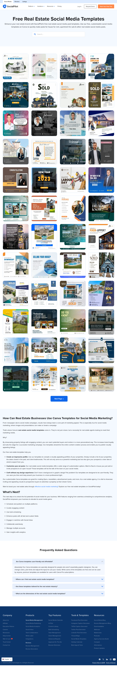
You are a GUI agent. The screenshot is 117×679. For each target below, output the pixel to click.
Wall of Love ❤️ (8, 639)
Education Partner (8, 626)
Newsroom (6, 633)
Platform (30, 6)
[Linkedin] (107, 659)
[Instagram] (110, 659)
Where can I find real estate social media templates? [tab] (35, 579)
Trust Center (7, 642)
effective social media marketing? (46, 486)
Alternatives (98, 645)
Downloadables (99, 626)
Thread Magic (75, 636)
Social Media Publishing (33, 623)
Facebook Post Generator (79, 620)
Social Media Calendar (55, 620)
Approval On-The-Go (55, 642)
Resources (50, 6)
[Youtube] (114, 659)
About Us (6, 620)
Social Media (8, 1)
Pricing (59, 6)
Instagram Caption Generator (80, 623)
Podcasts (97, 636)
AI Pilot (50, 623)
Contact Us (6, 645)
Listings (24, 1)
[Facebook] (99, 659)
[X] (103, 659)
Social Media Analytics (33, 626)
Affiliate (5, 623)
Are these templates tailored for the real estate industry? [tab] (36, 586)
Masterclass (97, 633)
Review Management (32, 646)
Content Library (53, 626)
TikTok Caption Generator (79, 626)
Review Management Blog (102, 623)
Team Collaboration (32, 633)
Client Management (54, 636)
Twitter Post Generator (78, 629)
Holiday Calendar (76, 642)
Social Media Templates (78, 639)
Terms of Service (111, 663)
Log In (79, 6)
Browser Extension (54, 645)
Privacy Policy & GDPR (98, 663)
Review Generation (32, 649)
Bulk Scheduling (53, 629)
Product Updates (99, 648)
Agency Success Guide (101, 639)
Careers (5, 629)
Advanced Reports (54, 639)
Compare (97, 642)
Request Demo (90, 6)
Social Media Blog (99, 620)
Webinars (97, 629)
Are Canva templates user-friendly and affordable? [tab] (34, 561)
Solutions (40, 6)
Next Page (58, 399)
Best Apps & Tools (77, 645)
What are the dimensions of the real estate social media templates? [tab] (40, 593)
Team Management (54, 633)
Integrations (29, 639)
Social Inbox (29, 629)
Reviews (17, 1)
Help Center (7, 636)
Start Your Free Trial (106, 6)
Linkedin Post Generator (79, 633)
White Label (29, 636)
